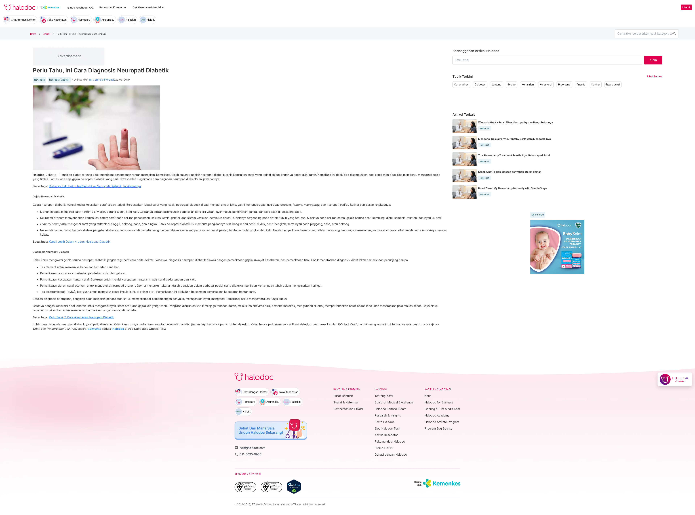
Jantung (496, 84)
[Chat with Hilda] (675, 379)
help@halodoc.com (250, 448)
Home (33, 33)
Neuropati (39, 80)
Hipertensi (564, 84)
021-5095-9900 (248, 454)
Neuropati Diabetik (59, 80)
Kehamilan (528, 84)
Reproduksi (613, 84)
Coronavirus (461, 84)
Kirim (653, 60)
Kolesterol (546, 84)
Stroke (511, 84)
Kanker (595, 84)
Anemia (581, 84)
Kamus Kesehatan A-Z (80, 7)
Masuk (686, 7)
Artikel (46, 33)
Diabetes (480, 84)
